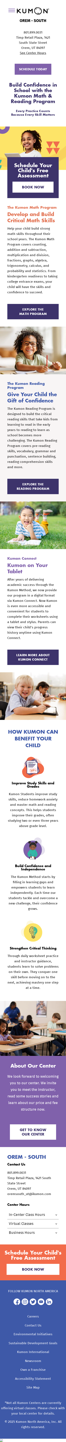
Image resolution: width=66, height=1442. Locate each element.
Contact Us (33, 1325)
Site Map (33, 1387)
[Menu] (13, 11)
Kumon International (33, 1352)
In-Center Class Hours (27, 1215)
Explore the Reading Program (33, 486)
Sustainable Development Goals (33, 1343)
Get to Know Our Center (33, 1132)
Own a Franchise (33, 1370)
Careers (33, 1316)
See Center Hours (33, 53)
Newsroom (33, 1361)
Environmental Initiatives (33, 1334)
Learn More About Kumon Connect (33, 657)
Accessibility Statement (33, 1378)
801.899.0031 (33, 32)
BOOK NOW (33, 187)
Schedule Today (33, 69)
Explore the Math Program (33, 311)
